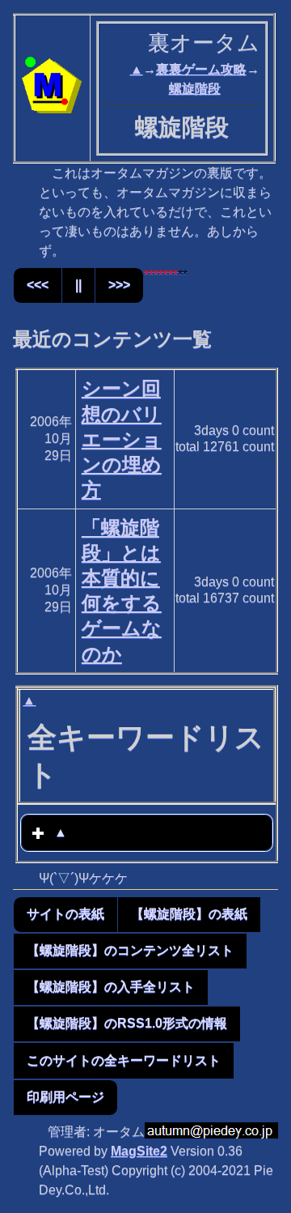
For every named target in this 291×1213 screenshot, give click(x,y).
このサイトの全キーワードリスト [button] (124, 1060)
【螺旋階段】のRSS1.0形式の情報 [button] (127, 1023)
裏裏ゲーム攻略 (201, 69)
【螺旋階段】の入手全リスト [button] (111, 987)
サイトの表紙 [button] (65, 914)
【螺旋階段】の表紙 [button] (189, 914)
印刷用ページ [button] (65, 1097)
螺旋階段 (195, 89)
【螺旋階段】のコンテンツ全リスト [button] (130, 950)
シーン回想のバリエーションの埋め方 (122, 438)
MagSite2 (139, 1151)
